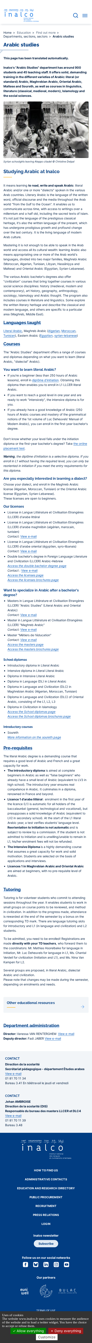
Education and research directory (46, 1188)
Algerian (54, 331)
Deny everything (67, 1331)
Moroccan (68, 331)
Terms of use (45, 1310)
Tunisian (9, 335)
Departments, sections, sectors (25, 36)
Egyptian (46, 335)
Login (46, 1224)
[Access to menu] (85, 15)
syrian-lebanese (65, 335)
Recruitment (46, 1206)
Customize (46, 1337)
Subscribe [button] (46, 1243)
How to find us (46, 1170)
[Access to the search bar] (75, 15)
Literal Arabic (12, 331)
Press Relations (46, 1215)
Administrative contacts (46, 1179)
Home (8, 32)
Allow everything (30, 1331)
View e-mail (28, 536)
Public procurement (46, 1197)
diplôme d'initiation (45, 380)
